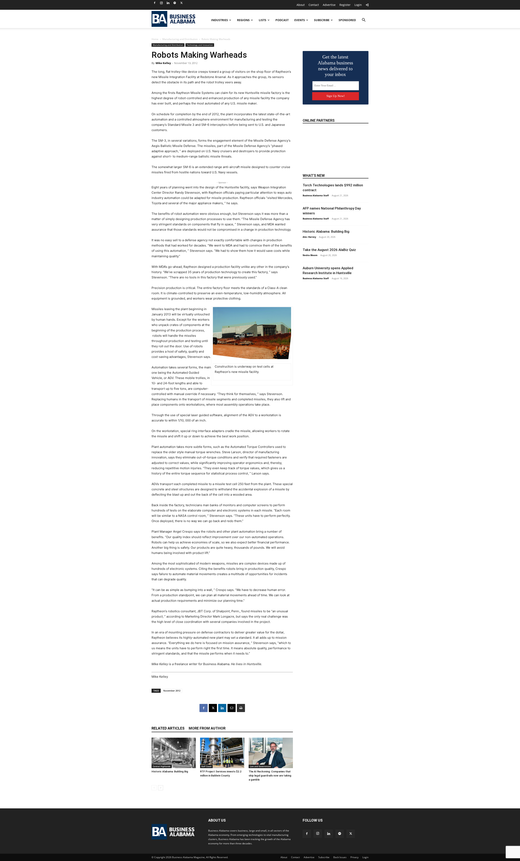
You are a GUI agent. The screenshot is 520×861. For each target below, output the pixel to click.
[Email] (232, 708)
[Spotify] (175, 3)
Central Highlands (161, 766)
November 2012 (171, 690)
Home (155, 39)
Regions (243, 20)
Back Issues (340, 857)
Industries (219, 20)
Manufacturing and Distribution (180, 39)
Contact (314, 5)
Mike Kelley (163, 63)
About (301, 5)
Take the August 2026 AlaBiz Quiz (329, 250)
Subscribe (321, 20)
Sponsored (347, 20)
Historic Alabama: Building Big (170, 771)
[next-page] (160, 787)
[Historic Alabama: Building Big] (174, 753)
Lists (262, 20)
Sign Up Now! (335, 96)
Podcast (282, 20)
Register (345, 5)
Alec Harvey (309, 236)
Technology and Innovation (200, 44)
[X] (181, 3)
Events (299, 20)
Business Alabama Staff (316, 195)
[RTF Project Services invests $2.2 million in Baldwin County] (222, 753)
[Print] (241, 708)
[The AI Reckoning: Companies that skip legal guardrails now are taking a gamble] (271, 753)
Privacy (354, 857)
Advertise (329, 5)
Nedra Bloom (310, 255)
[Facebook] (155, 3)
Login (358, 5)
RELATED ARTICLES (168, 728)
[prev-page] (154, 787)
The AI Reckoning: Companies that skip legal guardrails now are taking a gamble (270, 775)
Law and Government (260, 766)
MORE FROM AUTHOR (207, 728)
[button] (363, 20)
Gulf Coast (206, 766)
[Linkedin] (168, 3)
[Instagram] (161, 3)
